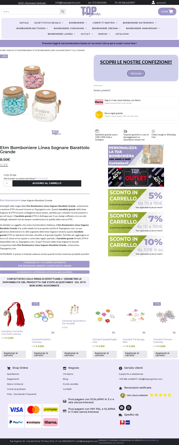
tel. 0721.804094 (95, 2)
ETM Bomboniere (23, 50)
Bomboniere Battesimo (31, 28)
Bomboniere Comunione (69, 28)
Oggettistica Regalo (47, 23)
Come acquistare (16, 389)
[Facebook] (121, 407)
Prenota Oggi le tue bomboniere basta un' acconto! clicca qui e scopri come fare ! (89, 43)
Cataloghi (122, 34)
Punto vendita (70, 384)
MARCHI (102, 34)
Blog (65, 379)
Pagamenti (13, 379)
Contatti (67, 389)
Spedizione (13, 374)
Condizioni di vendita (131, 440)
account (161, 2)
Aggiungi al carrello (46, 183)
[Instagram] (128, 407)
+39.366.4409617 (125, 2)
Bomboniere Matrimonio (138, 23)
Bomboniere (76, 23)
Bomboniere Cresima (105, 28)
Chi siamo (68, 374)
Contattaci (42, 178)
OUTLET (85, 34)
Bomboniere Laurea (60, 34)
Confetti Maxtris (104, 23)
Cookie (114, 440)
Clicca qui (136, 73)
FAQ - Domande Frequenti (21, 394)
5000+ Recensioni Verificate (32, 3)
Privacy (103, 440)
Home (2, 50)
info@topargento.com (67, 2)
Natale (24, 23)
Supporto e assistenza (131, 374)
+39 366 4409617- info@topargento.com (140, 379)
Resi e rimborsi (15, 384)
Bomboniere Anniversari (141, 28)
